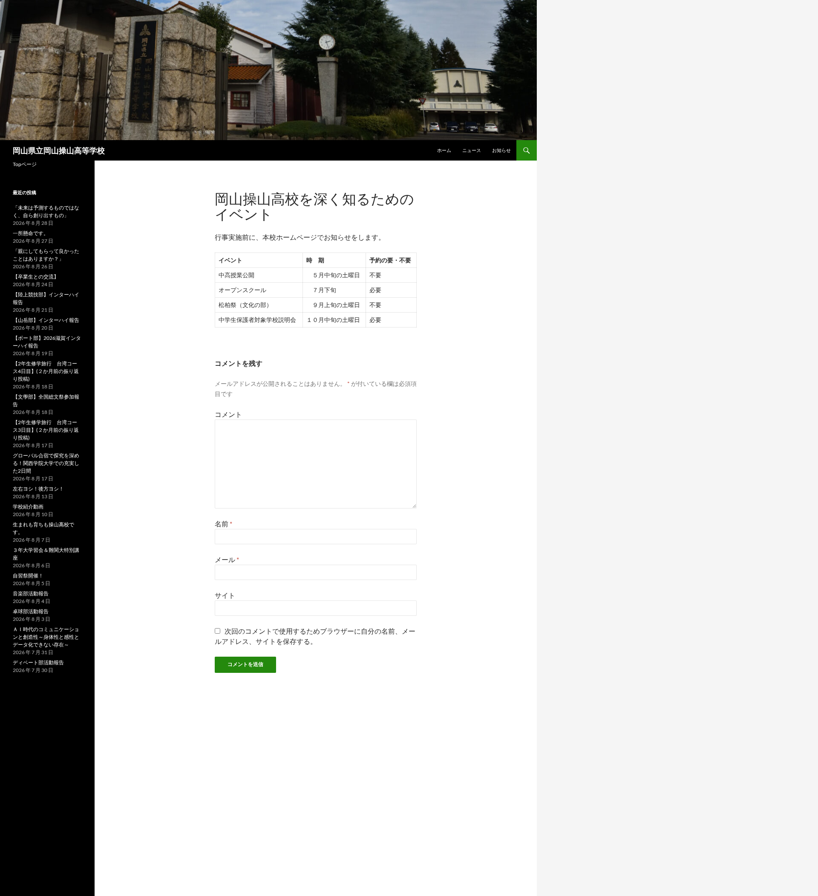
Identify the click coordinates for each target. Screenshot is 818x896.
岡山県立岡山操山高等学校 (59, 150)
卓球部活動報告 (31, 611)
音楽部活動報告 (31, 593)
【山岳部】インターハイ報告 (46, 320)
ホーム (444, 150)
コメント (228, 414)
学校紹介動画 (28, 506)
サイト (225, 595)
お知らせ (501, 150)
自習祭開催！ (28, 575)
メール (227, 559)
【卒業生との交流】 (36, 276)
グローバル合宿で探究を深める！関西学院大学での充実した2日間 (46, 463)
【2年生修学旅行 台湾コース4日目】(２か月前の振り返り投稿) (46, 371)
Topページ (25, 164)
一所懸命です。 (31, 233)
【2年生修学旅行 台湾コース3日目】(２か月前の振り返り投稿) (46, 430)
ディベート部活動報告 (38, 662)
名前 (223, 524)
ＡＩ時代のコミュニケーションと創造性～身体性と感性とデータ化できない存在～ (46, 637)
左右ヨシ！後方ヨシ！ (38, 488)
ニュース (471, 150)
